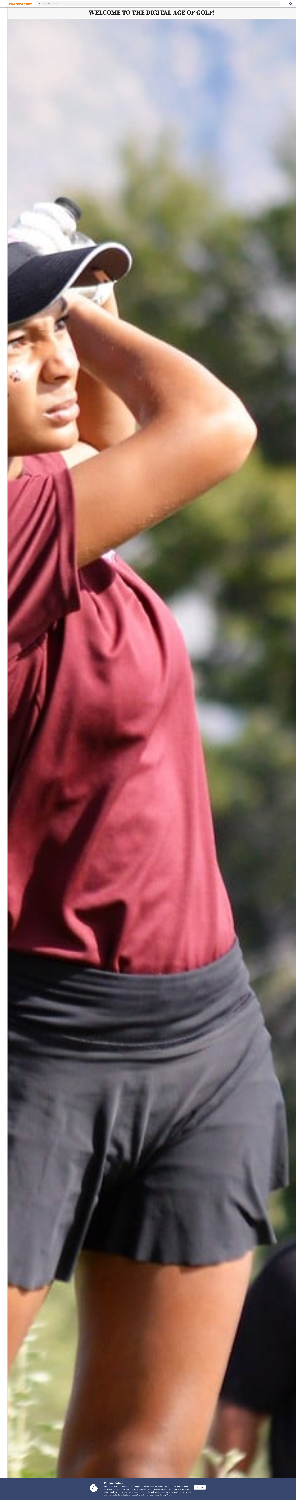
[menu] (4, 3)
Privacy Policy (165, 1495)
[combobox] (160, 3)
